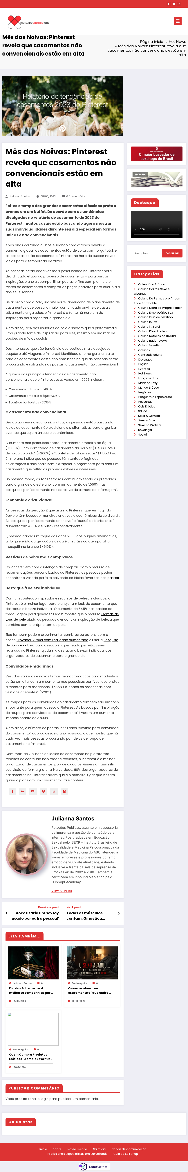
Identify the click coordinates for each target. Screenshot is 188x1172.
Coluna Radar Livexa (152, 341)
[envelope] (33, 791)
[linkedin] (22, 791)
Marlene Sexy (148, 383)
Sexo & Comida (149, 416)
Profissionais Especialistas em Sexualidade (77, 1154)
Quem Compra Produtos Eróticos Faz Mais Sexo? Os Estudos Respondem (29, 1056)
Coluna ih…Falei (149, 327)
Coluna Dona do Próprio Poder (160, 308)
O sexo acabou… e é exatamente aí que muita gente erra (88, 990)
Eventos (144, 369)
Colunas (144, 350)
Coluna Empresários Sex (155, 312)
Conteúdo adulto (150, 355)
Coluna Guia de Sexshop (155, 317)
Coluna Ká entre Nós (153, 331)
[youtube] (174, 4)
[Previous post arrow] (7, 913)
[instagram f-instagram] (179, 4)
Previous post (48, 907)
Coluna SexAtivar (150, 345)
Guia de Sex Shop (125, 1154)
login (44, 1098)
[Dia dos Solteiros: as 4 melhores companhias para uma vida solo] (33, 963)
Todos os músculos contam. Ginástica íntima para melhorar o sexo (88, 915)
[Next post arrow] (119, 913)
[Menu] (178, 21)
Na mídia (99, 1149)
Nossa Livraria (77, 1149)
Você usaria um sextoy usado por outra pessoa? (35, 915)
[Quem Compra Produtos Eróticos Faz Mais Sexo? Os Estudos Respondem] (33, 1029)
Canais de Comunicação (128, 1149)
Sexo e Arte (146, 420)
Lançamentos (148, 378)
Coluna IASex (147, 322)
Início (43, 1149)
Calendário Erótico (151, 284)
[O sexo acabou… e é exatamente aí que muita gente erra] (92, 963)
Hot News (145, 373)
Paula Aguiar (79, 983)
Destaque (145, 359)
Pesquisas (145, 402)
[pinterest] (43, 791)
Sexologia (145, 430)
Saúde (142, 411)
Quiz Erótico (146, 406)
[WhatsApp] (54, 791)
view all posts (61, 891)
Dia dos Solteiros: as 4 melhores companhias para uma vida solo (31, 990)
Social (142, 434)
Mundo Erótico (148, 387)
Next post (73, 907)
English (143, 364)
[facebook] (12, 791)
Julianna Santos (20, 196)
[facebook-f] (169, 4)
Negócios (144, 392)
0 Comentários (76, 196)
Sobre (57, 1149)
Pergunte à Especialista (155, 397)
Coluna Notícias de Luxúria (157, 336)
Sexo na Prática (149, 425)
